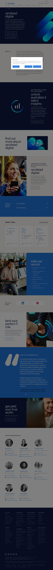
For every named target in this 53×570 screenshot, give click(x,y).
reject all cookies (28, 66)
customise (16, 66)
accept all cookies (37, 66)
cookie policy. (23, 63)
